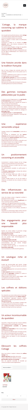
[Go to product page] (7, 377)
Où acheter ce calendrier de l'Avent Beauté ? (10, 374)
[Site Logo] (5, 5)
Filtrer (14, 399)
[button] (24, 5)
